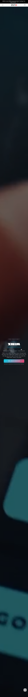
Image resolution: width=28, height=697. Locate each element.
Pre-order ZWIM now (14, 360)
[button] (2, 5)
